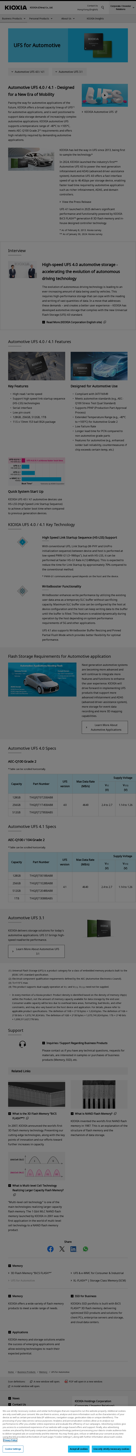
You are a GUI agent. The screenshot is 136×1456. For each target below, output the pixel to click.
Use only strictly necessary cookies (111, 1448)
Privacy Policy (10, 1440)
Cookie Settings (13, 1448)
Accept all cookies (79, 1448)
